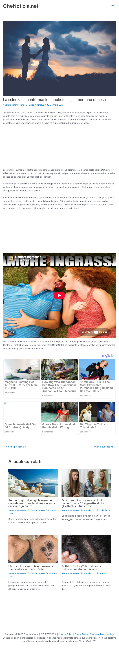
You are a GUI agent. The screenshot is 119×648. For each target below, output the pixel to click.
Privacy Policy (65, 634)
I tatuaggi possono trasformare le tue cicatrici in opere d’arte (30, 568)
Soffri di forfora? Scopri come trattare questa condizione (81, 568)
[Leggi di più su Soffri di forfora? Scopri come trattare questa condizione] (86, 548)
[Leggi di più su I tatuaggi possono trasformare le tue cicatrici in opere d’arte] (32, 548)
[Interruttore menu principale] (113, 6)
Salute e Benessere (14, 105)
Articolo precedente (14, 447)
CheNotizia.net (21, 6)
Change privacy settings (102, 634)
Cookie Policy (81, 634)
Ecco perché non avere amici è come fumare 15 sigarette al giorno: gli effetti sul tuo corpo (85, 503)
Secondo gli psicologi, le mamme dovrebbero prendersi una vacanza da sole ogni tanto (31, 503)
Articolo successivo (105, 447)
